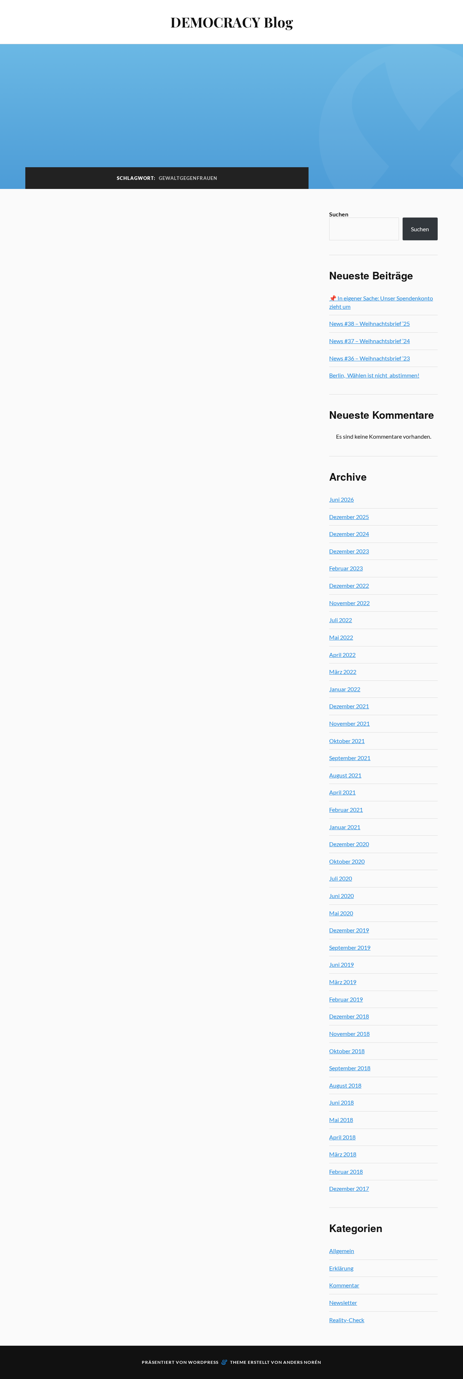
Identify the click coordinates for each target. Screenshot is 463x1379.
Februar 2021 (346, 809)
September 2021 (349, 757)
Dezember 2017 (349, 1188)
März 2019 (342, 981)
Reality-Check (346, 1319)
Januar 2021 (344, 826)
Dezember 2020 (349, 843)
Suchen (338, 214)
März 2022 (342, 671)
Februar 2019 (346, 999)
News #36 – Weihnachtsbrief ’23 (369, 358)
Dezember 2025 (349, 516)
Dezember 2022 (349, 585)
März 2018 (342, 1154)
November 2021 (349, 723)
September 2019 (349, 947)
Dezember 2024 (349, 533)
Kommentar (344, 1285)
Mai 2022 (341, 637)
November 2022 (349, 602)
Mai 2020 (341, 913)
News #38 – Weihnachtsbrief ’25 (369, 323)
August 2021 (345, 775)
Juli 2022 (340, 619)
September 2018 (349, 1067)
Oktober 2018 (347, 1050)
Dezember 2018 (349, 1016)
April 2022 (342, 654)
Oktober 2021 (347, 740)
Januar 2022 (344, 689)
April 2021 (342, 792)
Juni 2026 (341, 499)
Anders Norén (302, 1362)
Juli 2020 (340, 878)
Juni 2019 (341, 964)
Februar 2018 (346, 1171)
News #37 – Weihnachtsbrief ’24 (369, 340)
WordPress (203, 1362)
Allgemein (341, 1250)
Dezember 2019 (349, 930)
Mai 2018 (341, 1119)
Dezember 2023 (349, 551)
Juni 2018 (341, 1102)
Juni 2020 (341, 895)
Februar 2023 (346, 568)
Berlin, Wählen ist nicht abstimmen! (374, 375)
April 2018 (342, 1137)
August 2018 (345, 1085)
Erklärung (341, 1268)
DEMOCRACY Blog (231, 22)
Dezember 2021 (349, 706)
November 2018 (349, 1033)
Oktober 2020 (347, 861)
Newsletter (343, 1302)
